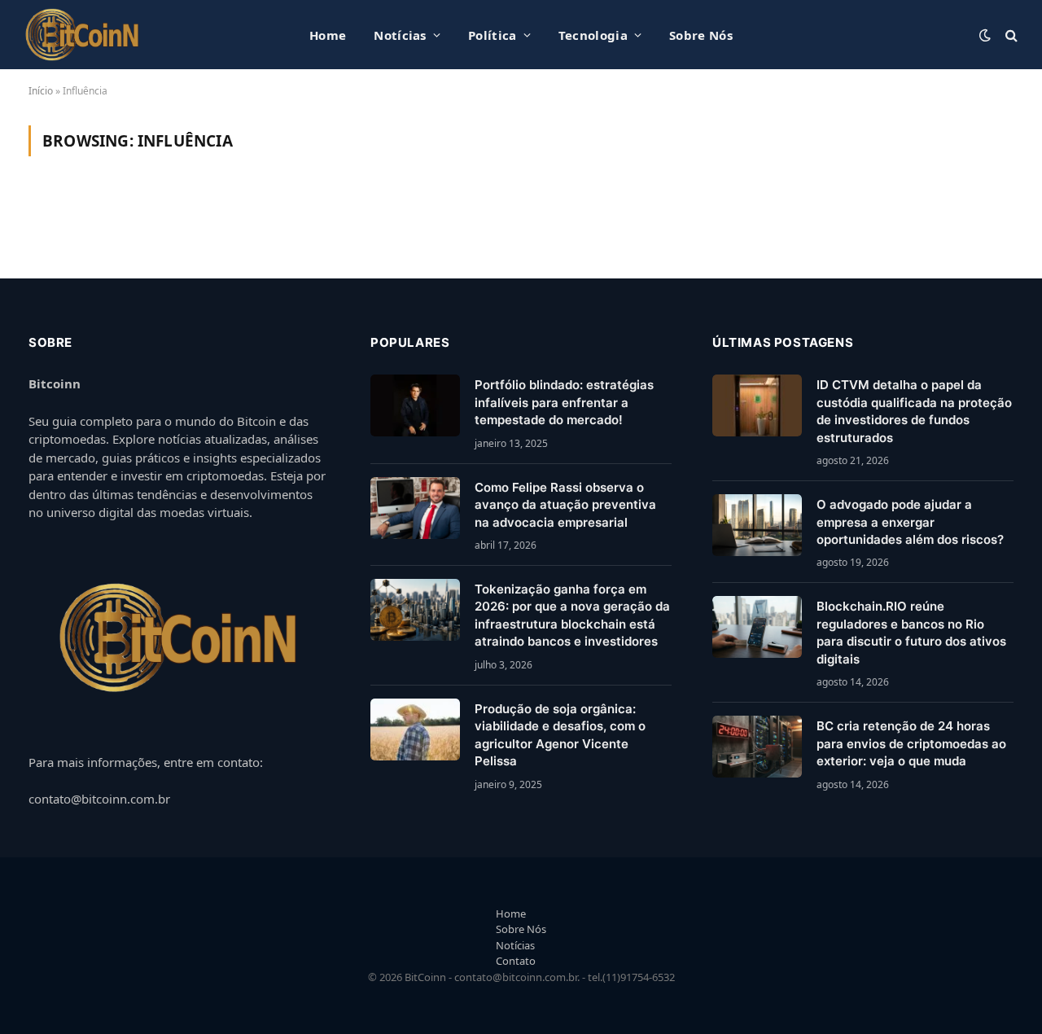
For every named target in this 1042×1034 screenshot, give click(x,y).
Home (327, 35)
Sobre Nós (701, 35)
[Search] (1010, 34)
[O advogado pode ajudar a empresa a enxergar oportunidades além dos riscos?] (757, 525)
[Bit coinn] (82, 34)
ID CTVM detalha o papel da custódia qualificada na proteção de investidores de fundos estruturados (914, 411)
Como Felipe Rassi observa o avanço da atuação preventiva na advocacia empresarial (565, 505)
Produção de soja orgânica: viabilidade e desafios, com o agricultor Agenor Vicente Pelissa (560, 735)
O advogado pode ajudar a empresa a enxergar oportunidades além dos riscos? (910, 522)
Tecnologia (593, 35)
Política (492, 35)
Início (40, 91)
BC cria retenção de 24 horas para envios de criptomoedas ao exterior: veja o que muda (911, 743)
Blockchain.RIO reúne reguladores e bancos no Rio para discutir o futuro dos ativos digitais (911, 632)
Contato (516, 960)
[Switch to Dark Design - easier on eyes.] (985, 35)
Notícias (400, 35)
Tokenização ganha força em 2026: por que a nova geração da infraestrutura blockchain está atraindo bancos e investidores (572, 615)
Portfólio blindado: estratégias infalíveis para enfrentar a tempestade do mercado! (564, 402)
